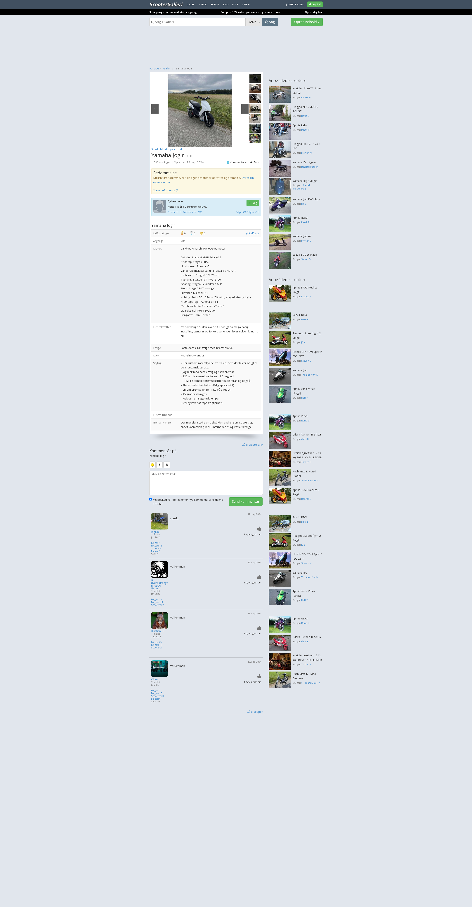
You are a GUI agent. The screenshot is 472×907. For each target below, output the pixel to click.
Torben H (306, 462)
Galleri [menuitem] (191, 4)
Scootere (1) (174, 212)
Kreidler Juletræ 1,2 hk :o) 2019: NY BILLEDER (307, 455)
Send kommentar (245, 501)
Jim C (303, 203)
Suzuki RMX (300, 315)
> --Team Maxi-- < (310, 480)
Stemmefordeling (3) (166, 190)
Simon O (306, 259)
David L (305, 115)
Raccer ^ (305, 97)
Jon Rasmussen (309, 166)
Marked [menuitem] (203, 4)
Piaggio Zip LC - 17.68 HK (306, 146)
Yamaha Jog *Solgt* (305, 180)
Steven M (306, 360)
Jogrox (155, 531)
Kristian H (157, 631)
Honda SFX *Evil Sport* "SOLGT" (307, 354)
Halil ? (304, 397)
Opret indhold (306, 22)
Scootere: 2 (157, 605)
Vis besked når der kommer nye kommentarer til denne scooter (188, 502)
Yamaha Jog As (302, 236)
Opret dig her (313, 12)
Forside (154, 68)
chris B (305, 439)
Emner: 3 (156, 551)
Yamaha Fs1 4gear (304, 162)
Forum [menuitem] (215, 4)
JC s (303, 342)
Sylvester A (175, 201)
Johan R (305, 129)
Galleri (167, 68)
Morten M (306, 152)
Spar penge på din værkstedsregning (173, 12)
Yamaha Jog (300, 370)
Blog (226, 4)
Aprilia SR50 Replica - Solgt (306, 290)
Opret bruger (295, 4)
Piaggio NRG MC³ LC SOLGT (305, 109)
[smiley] (152, 465)
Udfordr (253, 233)
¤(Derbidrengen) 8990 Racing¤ (159, 584)
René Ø (305, 222)
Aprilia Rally (300, 125)
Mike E (304, 319)
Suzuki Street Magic (305, 254)
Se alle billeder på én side (167, 149)
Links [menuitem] (235, 4)
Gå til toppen (255, 711)
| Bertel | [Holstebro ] (302, 187)
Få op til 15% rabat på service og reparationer (250, 12)
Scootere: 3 (157, 696)
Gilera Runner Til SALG (307, 434)
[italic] (159, 465)
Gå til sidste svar (252, 444)
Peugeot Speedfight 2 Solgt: (307, 335)
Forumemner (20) (192, 212)
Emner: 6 (156, 698)
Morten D (306, 240)
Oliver (155, 679)
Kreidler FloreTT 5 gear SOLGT (308, 90)
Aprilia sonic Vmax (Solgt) (304, 391)
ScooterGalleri (165, 4)
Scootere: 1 (157, 548)
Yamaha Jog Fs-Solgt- (306, 199)
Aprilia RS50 (300, 217)
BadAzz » (306, 296)
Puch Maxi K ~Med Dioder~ (304, 473)
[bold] (166, 465)
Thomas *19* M (309, 374)
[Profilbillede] (159, 521)
